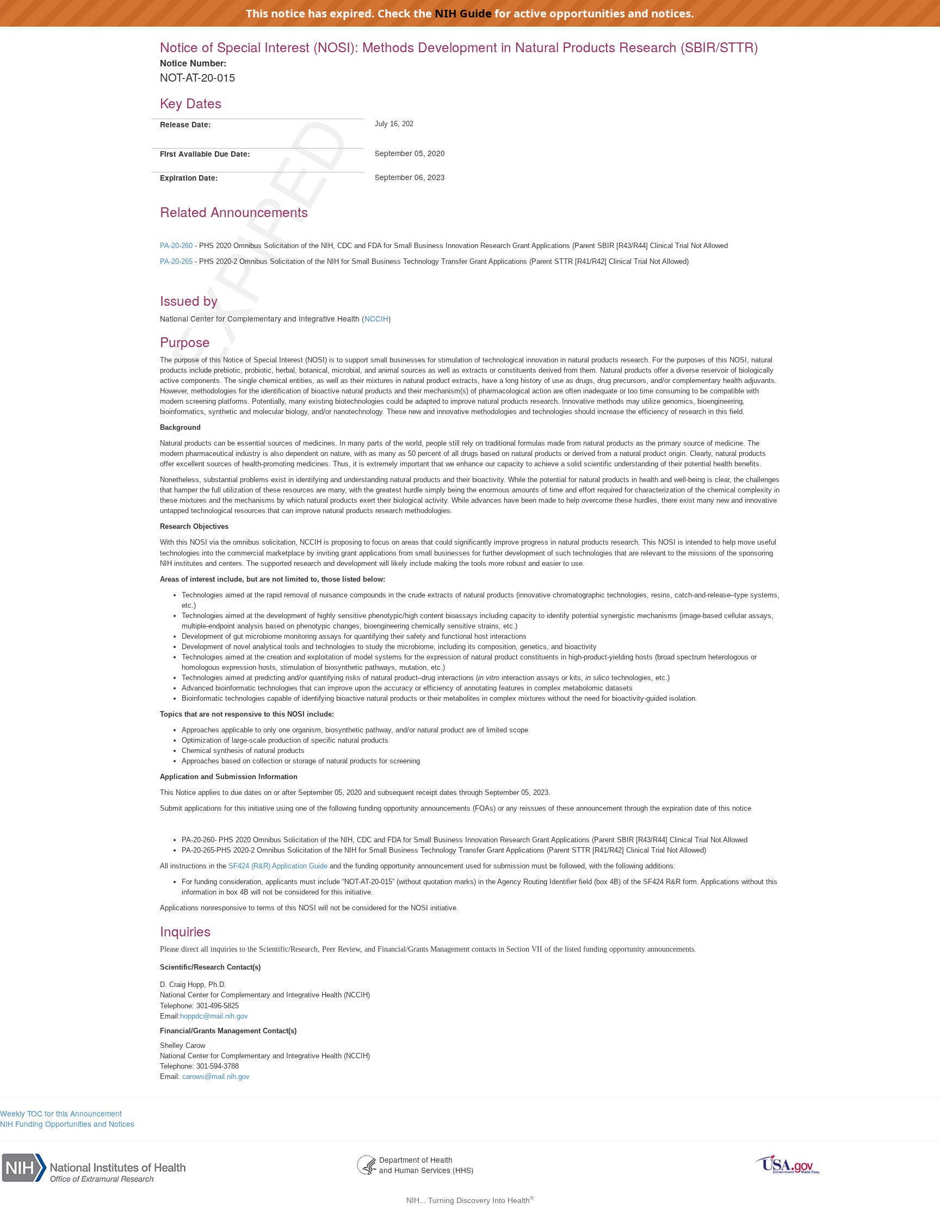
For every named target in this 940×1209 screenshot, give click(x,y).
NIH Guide (463, 13)
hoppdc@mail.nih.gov (214, 1016)
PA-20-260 (177, 246)
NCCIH (376, 318)
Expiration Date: (189, 177)
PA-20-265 (177, 261)
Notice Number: (193, 63)
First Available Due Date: (205, 154)
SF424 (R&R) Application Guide (277, 866)
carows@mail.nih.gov (216, 1076)
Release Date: (185, 124)
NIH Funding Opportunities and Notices (67, 1123)
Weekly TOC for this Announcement (61, 1113)
